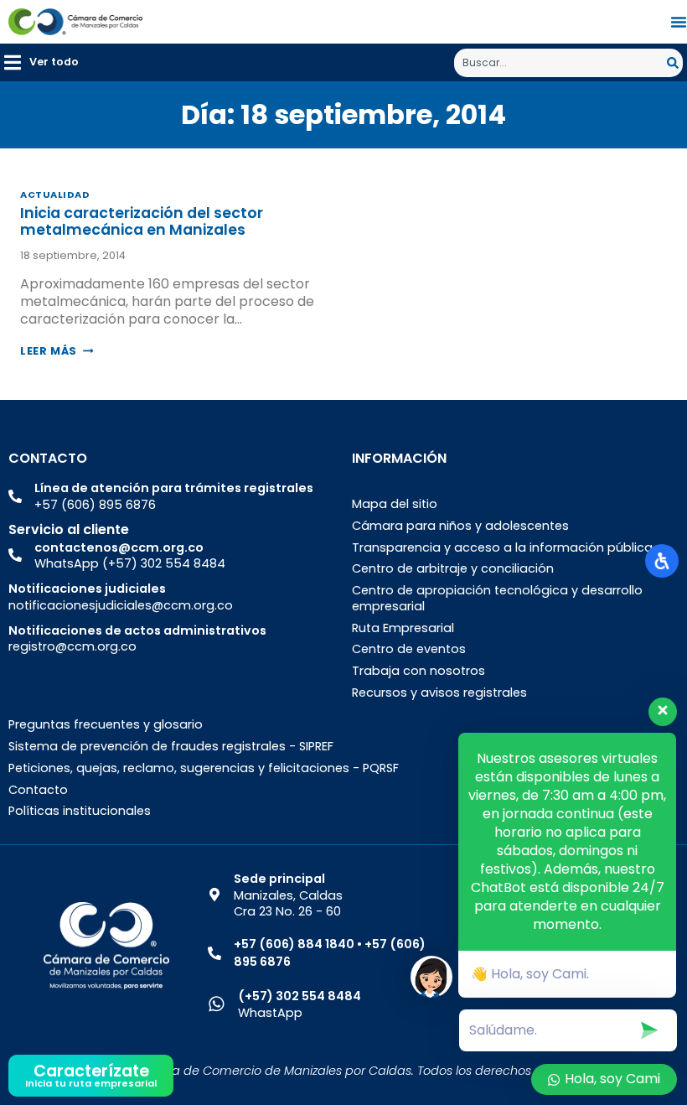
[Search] (675, 63)
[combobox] (560, 63)
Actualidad (55, 194)
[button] (41, 62)
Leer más (56, 351)
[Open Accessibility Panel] (662, 561)
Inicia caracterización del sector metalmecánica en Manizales (141, 221)
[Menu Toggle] (678, 21)
